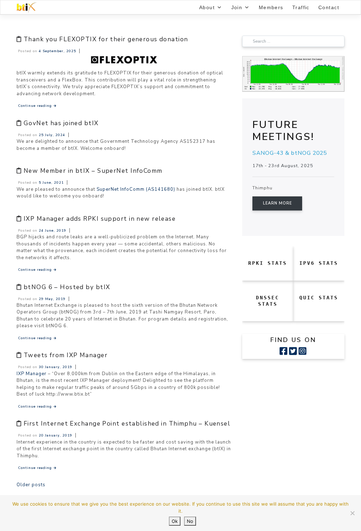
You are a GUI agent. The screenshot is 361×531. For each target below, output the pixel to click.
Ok (175, 521)
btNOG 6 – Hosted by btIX (67, 287)
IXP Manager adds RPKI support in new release (100, 219)
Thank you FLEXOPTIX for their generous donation (106, 39)
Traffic (301, 7)
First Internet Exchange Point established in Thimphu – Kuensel (127, 424)
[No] (352, 513)
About (207, 7)
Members (271, 7)
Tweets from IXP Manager (66, 355)
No (190, 521)
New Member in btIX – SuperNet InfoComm (93, 171)
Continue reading (37, 105)
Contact (328, 7)
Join (237, 7)
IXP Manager (32, 374)
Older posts (31, 485)
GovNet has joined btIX (61, 123)
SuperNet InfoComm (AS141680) (136, 189)
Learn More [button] (277, 203)
